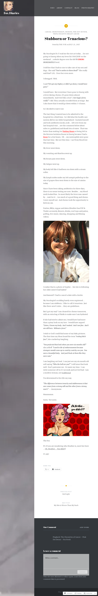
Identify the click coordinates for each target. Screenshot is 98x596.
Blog (77, 8)
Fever (45, 137)
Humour (68, 32)
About (59, 8)
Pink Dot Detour (80, 32)
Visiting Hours (68, 131)
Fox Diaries (11, 13)
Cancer (48, 32)
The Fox (63, 44)
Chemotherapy (58, 32)
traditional (66, 373)
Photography (88, 8)
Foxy (52, 8)
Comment (82, 572)
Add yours (84, 527)
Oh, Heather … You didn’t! (55, 449)
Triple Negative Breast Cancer (66, 34)
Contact (68, 8)
